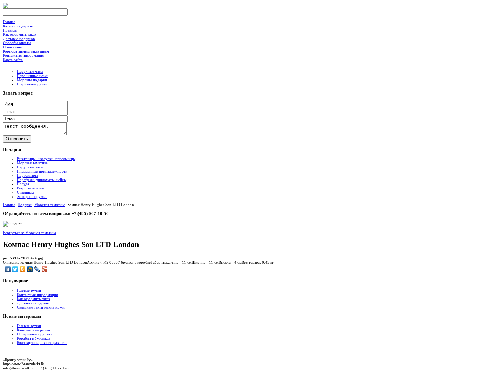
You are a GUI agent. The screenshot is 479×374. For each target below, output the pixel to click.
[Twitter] (15, 269)
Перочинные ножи (32, 76)
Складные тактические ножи (41, 307)
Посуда (23, 184)
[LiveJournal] (37, 269)
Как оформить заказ (33, 299)
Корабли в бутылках (33, 338)
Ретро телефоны (30, 188)
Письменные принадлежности (42, 171)
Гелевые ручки (29, 290)
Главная (9, 204)
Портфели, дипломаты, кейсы (41, 180)
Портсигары (27, 175)
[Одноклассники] (22, 269)
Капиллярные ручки (33, 330)
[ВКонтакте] (8, 269)
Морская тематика (32, 163)
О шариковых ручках (34, 334)
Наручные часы (30, 71)
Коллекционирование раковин (42, 342)
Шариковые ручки (32, 84)
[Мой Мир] (30, 269)
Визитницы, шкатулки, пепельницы (46, 159)
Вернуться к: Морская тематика (29, 232)
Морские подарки (32, 80)
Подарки (25, 204)
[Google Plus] (44, 269)
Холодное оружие (32, 196)
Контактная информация (37, 294)
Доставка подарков (33, 303)
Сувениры (25, 192)
